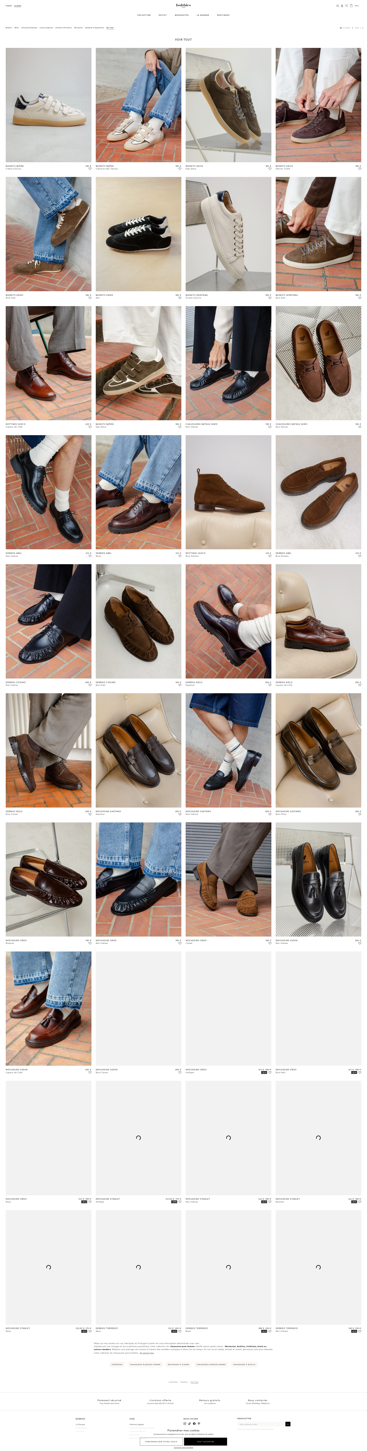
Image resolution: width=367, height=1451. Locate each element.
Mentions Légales (137, 1424)
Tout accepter (205, 1441)
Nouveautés (182, 15)
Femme (9, 6)
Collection (144, 15)
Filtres (346, 28)
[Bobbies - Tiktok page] (189, 1423)
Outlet (163, 15)
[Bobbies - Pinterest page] (199, 1423)
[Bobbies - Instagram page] (185, 1423)
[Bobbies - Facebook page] (194, 1423)
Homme (17, 6)
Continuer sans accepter (183, 1447)
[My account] (342, 6)
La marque (203, 15)
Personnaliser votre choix (161, 1441)
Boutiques (223, 15)
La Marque (80, 1424)
